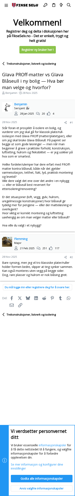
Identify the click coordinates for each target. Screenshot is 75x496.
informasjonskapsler (52, 445)
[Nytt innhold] (61, 5)
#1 (71, 122)
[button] (6, 5)
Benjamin (11, 93)
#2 (71, 257)
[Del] (65, 123)
